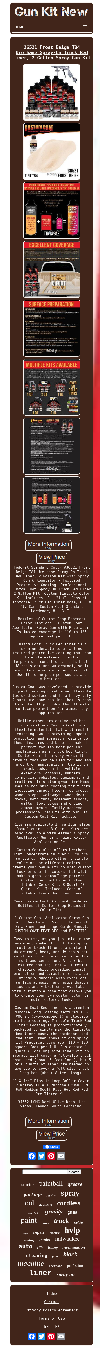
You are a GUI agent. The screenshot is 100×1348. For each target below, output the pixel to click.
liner (40, 1273)
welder (78, 1222)
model (44, 1239)
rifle (40, 1247)
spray (70, 1193)
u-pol (25, 1233)
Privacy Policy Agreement (51, 1310)
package (33, 1195)
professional (76, 1266)
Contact (51, 1302)
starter (27, 1184)
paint (29, 1220)
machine (31, 1263)
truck (61, 1220)
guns (72, 1212)
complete (33, 1213)
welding (29, 1240)
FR (57, 1326)
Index (51, 1294)
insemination (73, 1247)
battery (53, 1248)
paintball (51, 1183)
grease (75, 1184)
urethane (55, 1266)
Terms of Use (52, 1318)
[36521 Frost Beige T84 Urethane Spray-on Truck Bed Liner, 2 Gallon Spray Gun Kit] (51, 92)
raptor (51, 1196)
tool (28, 1203)
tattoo (45, 1223)
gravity (54, 1211)
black (70, 1254)
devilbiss (45, 1205)
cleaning (36, 1255)
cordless (68, 1203)
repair (39, 1232)
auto (25, 1246)
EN (46, 1326)
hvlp (72, 1230)
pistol (55, 1256)
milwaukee (67, 1239)
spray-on (66, 1274)
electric (55, 1233)
